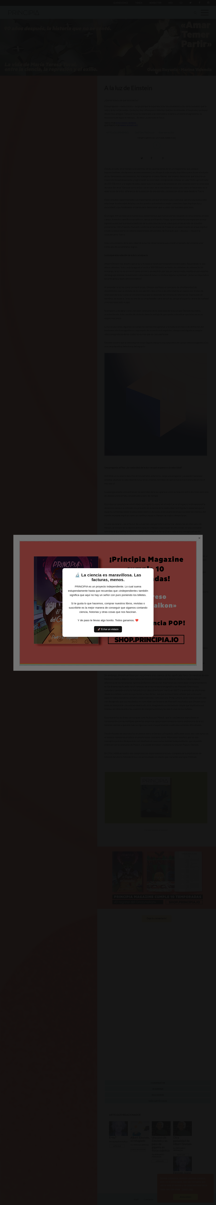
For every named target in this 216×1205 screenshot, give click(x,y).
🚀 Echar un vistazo (108, 629)
